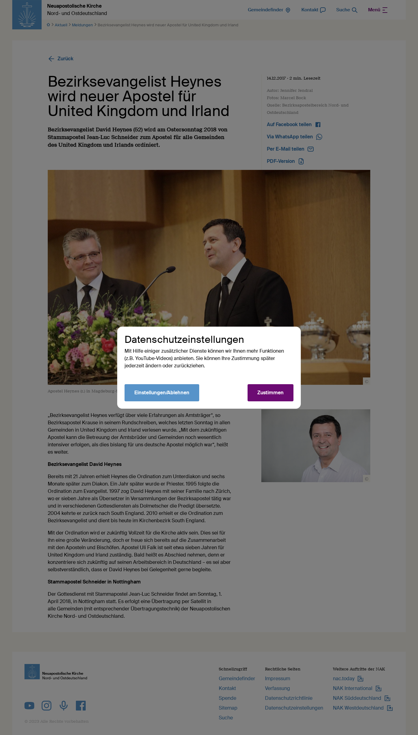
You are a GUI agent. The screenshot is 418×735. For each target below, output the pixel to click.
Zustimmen (270, 392)
